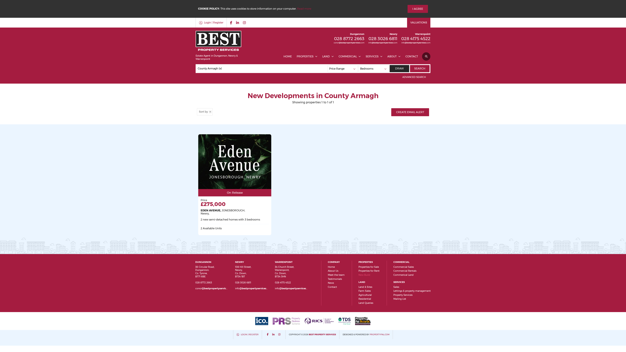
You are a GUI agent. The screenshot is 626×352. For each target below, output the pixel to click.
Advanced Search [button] (414, 77)
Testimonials (335, 279)
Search (419, 68)
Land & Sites (365, 287)
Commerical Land (403, 274)
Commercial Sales (403, 266)
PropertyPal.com (379, 334)
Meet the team (336, 274)
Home (287, 56)
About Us (333, 270)
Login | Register (250, 334)
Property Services (402, 294)
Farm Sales (364, 290)
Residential (364, 298)
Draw (399, 68)
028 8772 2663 (349, 38)
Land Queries (365, 302)
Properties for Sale (368, 266)
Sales (396, 287)
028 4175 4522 (415, 38)
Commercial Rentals (404, 270)
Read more (304, 8)
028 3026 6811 (382, 38)
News (331, 282)
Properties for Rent (369, 270)
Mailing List (399, 298)
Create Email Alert (410, 112)
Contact (411, 56)
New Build (364, 274)
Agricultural (365, 294)
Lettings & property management (412, 290)
